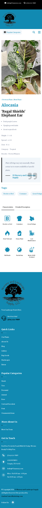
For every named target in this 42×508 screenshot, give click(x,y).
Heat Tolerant (7, 239)
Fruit (3, 408)
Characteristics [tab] (8, 207)
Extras (3, 364)
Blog (3, 346)
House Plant (19, 239)
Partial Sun (19, 255)
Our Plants (5, 337)
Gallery (4, 351)
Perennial (4, 390)
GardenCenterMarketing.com (12, 496)
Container (23, 193)
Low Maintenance (32, 239)
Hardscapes (5, 360)
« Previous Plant (6, 99)
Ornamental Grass (7, 413)
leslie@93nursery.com (14, 3)
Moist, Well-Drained (31, 256)
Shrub (3, 381)
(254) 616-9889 (31, 3)
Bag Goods (5, 355)
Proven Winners (14, 153)
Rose (3, 399)
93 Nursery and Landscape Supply (26, 489)
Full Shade (7, 255)
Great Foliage (31, 224)
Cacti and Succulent (8, 404)
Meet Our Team (7, 429)
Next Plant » (18, 99)
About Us (4, 341)
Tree (3, 385)
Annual (4, 394)
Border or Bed (9, 193)
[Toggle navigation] (39, 32)
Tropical (13, 149)
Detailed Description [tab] (22, 207)
